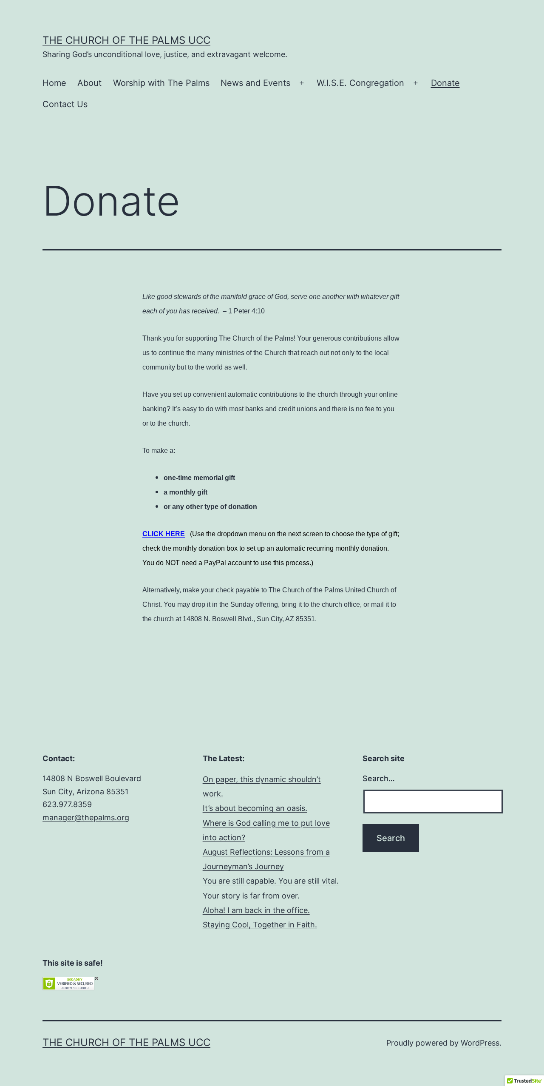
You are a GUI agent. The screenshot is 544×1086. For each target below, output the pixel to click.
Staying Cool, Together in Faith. (260, 924)
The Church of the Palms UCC (126, 40)
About (89, 83)
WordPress (480, 1042)
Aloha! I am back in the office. (256, 910)
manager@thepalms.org (85, 817)
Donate (445, 83)
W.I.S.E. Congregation (360, 83)
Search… (379, 778)
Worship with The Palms (161, 83)
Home (54, 83)
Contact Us (65, 104)
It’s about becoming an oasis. (255, 808)
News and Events (255, 83)
